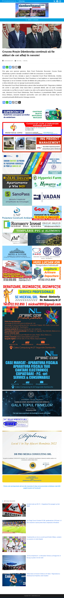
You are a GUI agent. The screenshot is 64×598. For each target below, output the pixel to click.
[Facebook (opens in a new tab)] (57, 1)
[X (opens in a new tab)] (54, 1)
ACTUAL (19, 60)
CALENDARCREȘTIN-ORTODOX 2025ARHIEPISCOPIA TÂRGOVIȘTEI (32, 478)
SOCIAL (25, 60)
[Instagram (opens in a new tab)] (60, 1)
